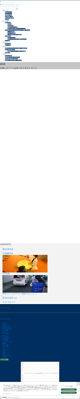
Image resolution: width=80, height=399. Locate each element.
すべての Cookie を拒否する (68, 389)
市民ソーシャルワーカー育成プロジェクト (17, 39)
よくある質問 (5, 330)
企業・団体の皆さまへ (10, 49)
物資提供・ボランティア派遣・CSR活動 (17, 51)
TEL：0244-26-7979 (4, 318)
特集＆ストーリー (6, 349)
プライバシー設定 (4, 359)
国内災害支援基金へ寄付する (11, 58)
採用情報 (7, 19)
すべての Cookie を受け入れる (69, 392)
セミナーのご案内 (12, 33)
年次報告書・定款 (9, 16)
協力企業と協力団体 (9, 18)
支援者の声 (7, 52)
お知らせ (4, 332)
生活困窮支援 (8, 36)
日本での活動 (8, 43)
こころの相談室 (11, 31)
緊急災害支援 (11, 25)
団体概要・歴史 (8, 15)
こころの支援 (5, 337)
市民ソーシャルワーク (7, 342)
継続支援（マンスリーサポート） (12, 57)
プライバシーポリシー (7, 393)
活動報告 (4, 343)
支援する (4, 46)
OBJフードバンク (11, 37)
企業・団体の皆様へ (7, 355)
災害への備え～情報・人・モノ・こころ (17, 28)
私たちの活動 (5, 21)
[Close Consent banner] (78, 383)
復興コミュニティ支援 (13, 27)
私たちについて (8, 12)
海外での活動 (8, 45)
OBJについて (5, 10)
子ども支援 (7, 40)
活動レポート (5, 42)
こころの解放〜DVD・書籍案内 (15, 34)
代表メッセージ (8, 13)
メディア (4, 350)
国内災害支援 (8, 22)
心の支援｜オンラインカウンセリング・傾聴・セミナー (17, 30)
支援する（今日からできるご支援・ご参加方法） (16, 48)
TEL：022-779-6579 (4, 307)
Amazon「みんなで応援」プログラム (13, 60)
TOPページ (5, 322)
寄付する (4, 54)
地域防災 (10, 24)
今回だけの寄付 (8, 55)
